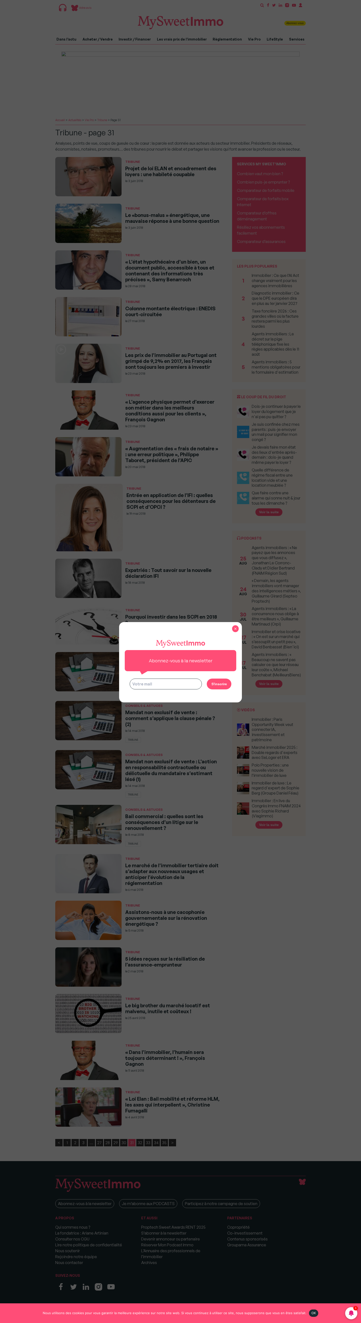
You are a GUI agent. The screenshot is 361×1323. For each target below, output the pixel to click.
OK (313, 1313)
